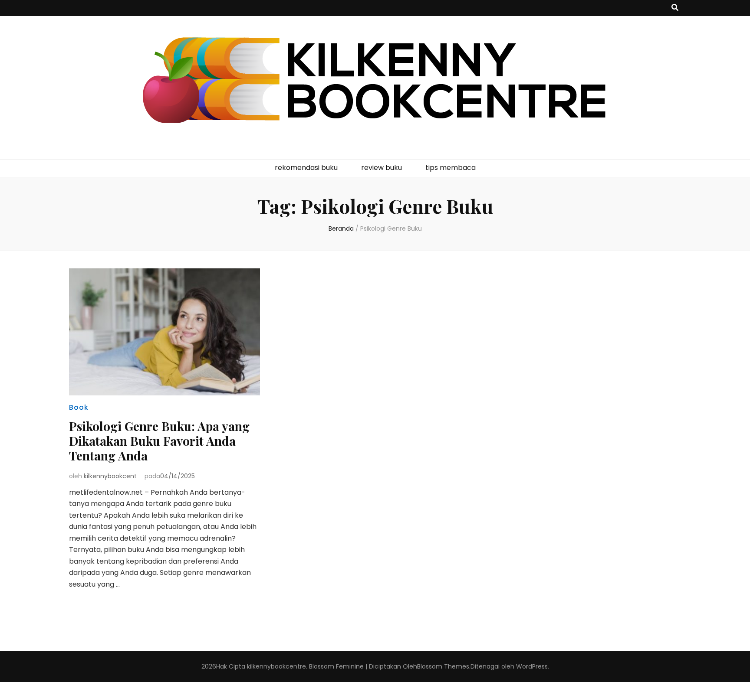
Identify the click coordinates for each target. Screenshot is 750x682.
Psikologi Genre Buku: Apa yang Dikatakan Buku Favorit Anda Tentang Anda (159, 440)
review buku (381, 168)
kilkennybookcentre (276, 666)
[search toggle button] (674, 8)
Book (79, 407)
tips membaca (450, 168)
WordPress (532, 666)
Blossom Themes (443, 666)
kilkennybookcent (110, 476)
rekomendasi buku (306, 168)
